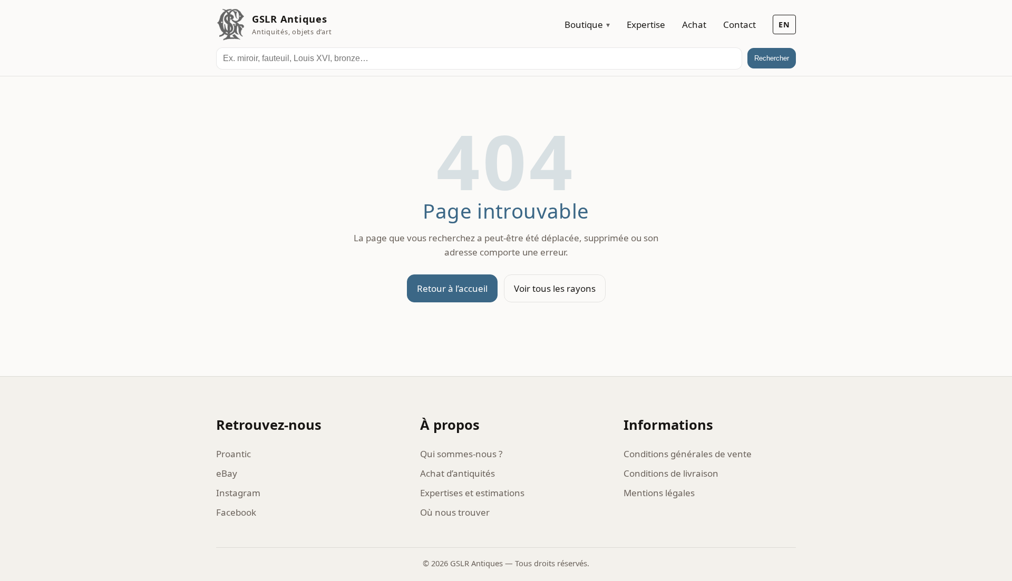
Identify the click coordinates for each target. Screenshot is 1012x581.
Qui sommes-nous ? (461, 454)
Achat (694, 24)
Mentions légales (659, 493)
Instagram (238, 493)
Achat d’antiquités (457, 473)
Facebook (236, 512)
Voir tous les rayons (555, 288)
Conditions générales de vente (688, 454)
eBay (226, 473)
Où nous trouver (455, 512)
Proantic (233, 454)
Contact (739, 24)
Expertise (646, 24)
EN (784, 24)
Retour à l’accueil (452, 288)
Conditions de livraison (671, 473)
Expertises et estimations (472, 493)
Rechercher (771, 58)
